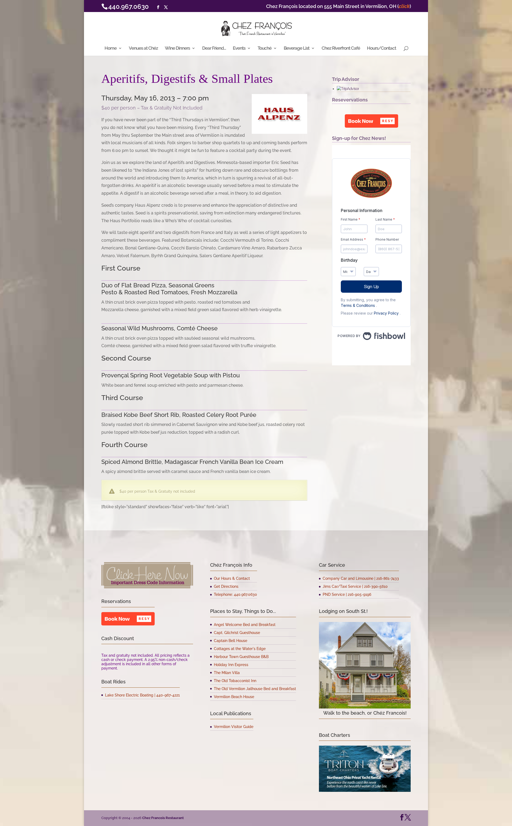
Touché (264, 48)
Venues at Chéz (143, 48)
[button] (371, 121)
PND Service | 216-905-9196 (347, 594)
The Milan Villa (227, 673)
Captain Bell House (230, 641)
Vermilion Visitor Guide (233, 727)
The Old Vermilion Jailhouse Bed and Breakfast (255, 689)
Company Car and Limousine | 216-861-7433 (361, 578)
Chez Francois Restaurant (163, 818)
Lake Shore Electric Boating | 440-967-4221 (142, 695)
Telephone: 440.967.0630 (235, 594)
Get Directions (226, 586)
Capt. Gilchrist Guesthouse (237, 633)
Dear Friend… (214, 48)
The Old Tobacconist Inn (235, 681)
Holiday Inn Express (231, 665)
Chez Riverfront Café (341, 48)
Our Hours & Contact (232, 578)
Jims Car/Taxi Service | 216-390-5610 (355, 586)
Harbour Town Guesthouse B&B (241, 657)
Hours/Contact (381, 48)
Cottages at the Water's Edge (240, 649)
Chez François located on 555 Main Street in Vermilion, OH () (338, 6)
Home (111, 48)
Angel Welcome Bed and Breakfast (244, 625)
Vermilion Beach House (234, 697)
